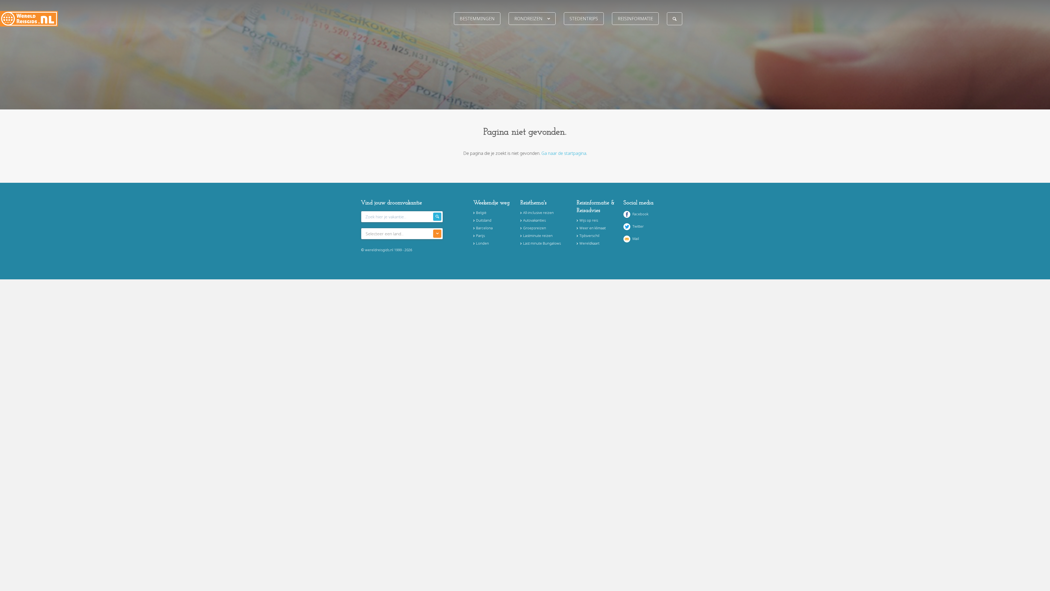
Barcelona (484, 227)
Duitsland (483, 220)
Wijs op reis (588, 220)
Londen (482, 243)
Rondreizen (528, 19)
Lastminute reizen (538, 235)
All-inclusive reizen (538, 212)
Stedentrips (584, 19)
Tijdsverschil (589, 235)
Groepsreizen (534, 227)
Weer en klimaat (592, 227)
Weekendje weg (491, 203)
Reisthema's (533, 203)
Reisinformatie (635, 19)
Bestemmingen (477, 19)
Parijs (480, 235)
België (481, 212)
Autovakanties (534, 220)
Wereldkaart (589, 243)
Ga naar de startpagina (563, 153)
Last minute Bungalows (542, 243)
